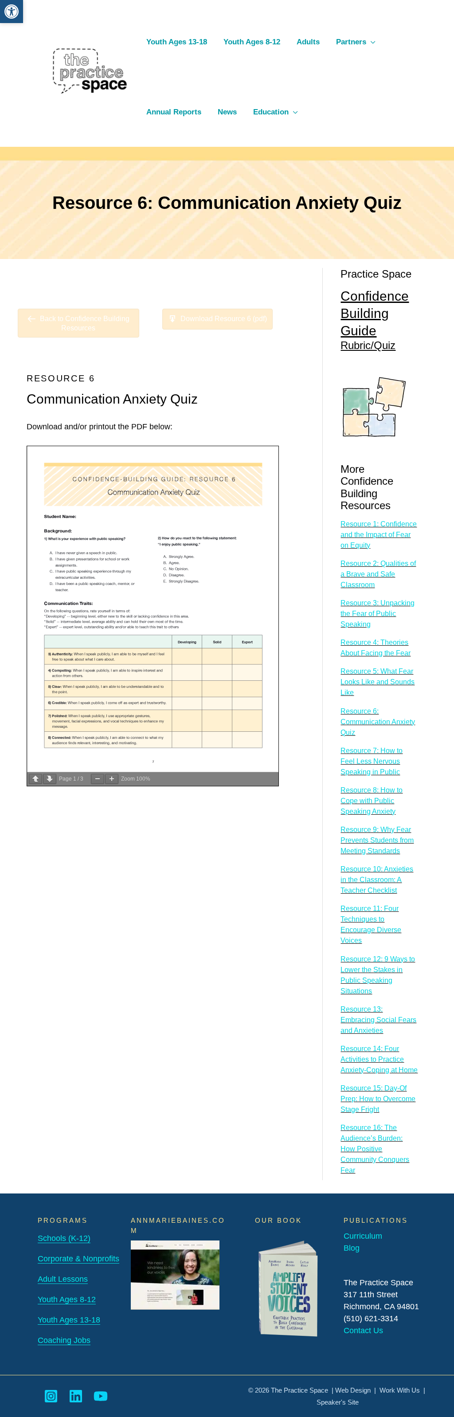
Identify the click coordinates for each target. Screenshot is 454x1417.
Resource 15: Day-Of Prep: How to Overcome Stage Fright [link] (377, 1098)
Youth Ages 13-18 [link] (69, 1319)
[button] (371, 42)
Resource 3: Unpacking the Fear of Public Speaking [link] (377, 613)
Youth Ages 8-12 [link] (67, 1299)
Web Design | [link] (357, 1390)
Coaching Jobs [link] (64, 1340)
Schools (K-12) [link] (64, 1238)
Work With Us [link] (400, 1390)
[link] (11, 11)
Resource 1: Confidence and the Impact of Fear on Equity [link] (378, 534)
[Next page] (49, 779)
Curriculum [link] (363, 1236)
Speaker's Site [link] (338, 1402)
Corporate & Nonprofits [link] (78, 1258)
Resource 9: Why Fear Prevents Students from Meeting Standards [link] (377, 840)
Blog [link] (352, 1248)
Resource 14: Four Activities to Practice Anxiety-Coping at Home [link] (379, 1059)
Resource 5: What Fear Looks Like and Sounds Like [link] (377, 681)
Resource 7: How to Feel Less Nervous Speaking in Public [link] (371, 761)
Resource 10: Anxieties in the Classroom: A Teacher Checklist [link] (376, 879)
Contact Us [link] (363, 1330)
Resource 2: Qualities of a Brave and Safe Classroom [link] (378, 574)
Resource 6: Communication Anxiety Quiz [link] (377, 721)
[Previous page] (35, 779)
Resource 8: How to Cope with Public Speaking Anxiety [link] (371, 800)
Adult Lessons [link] (63, 1279)
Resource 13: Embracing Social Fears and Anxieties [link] (378, 1019)
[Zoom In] (111, 779)
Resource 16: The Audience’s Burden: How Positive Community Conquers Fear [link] (374, 1149)
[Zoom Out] (97, 779)
